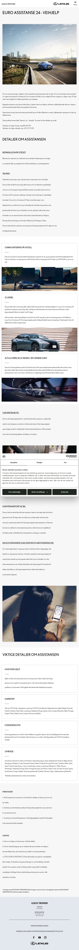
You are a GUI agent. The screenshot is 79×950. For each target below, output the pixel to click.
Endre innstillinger (38, 492)
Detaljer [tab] (39, 462)
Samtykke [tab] (13, 462)
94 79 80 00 (39, 908)
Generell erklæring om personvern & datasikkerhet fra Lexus (39, 931)
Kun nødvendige (14, 492)
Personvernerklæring (39, 926)
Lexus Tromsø (8, 4)
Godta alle (64, 492)
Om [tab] (65, 462)
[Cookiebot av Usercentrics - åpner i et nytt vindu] (68, 456)
